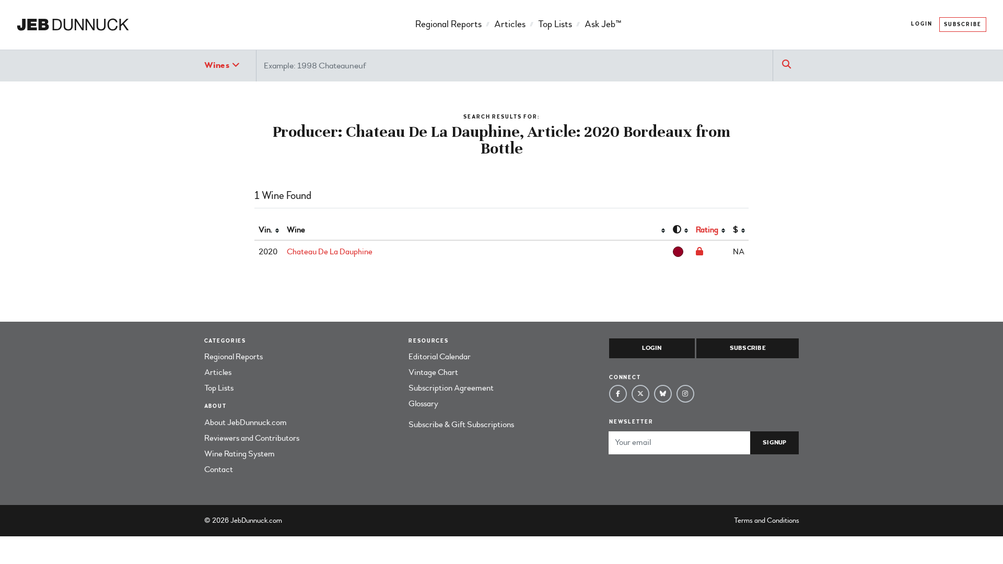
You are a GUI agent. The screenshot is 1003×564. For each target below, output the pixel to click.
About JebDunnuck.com (245, 422)
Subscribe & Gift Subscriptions (461, 424)
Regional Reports (448, 24)
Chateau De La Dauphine (329, 251)
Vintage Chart (433, 372)
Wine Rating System (239, 454)
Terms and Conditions (766, 520)
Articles (510, 24)
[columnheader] (268, 230)
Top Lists (555, 24)
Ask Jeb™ (603, 24)
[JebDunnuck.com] (73, 25)
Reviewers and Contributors (251, 438)
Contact (218, 469)
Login (921, 24)
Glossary (423, 403)
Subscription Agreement (451, 388)
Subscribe (963, 24)
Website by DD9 (311, 520)
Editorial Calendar (440, 356)
